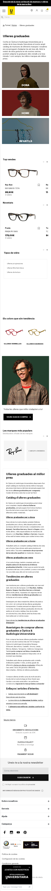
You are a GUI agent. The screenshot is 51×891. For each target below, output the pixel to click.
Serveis (5, 809)
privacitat (31, 784)
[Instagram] (11, 832)
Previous (43, 162)
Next (47, 162)
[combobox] (25, 17)
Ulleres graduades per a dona (20, 517)
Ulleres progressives (15, 263)
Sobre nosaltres (10, 801)
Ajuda (4, 816)
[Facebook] (4, 832)
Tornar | (7, 25)
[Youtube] (18, 832)
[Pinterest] (25, 832)
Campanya (7, 824)
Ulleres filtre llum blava (15, 268)
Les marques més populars (17, 431)
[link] (11, 10)
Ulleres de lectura (13, 272)
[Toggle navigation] (4, 11)
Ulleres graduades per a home (20, 541)
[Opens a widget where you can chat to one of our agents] (17, 877)
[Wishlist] (38, 185)
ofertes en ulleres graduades (24, 665)
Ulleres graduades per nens (19, 558)
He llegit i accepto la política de (20, 784)
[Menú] (20, 841)
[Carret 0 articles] (47, 11)
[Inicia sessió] (37, 11)
